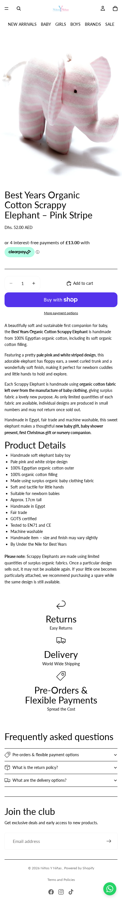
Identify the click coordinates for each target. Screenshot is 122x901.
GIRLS (60, 24)
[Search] (18, 8)
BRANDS (93, 24)
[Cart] (115, 8)
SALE (109, 24)
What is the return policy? (35, 767)
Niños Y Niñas (51, 868)
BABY (46, 24)
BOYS (75, 24)
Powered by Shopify (79, 868)
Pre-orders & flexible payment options (45, 754)
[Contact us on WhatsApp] (109, 888)
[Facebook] (51, 892)
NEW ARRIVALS (22, 24)
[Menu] (6, 8)
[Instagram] (61, 892)
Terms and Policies (61, 879)
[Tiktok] (71, 892)
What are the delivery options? (39, 780)
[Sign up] (109, 841)
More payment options (61, 313)
